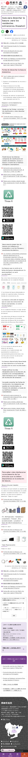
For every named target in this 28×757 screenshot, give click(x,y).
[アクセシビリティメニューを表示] (25, 7)
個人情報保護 (6, 743)
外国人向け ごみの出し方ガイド (14, 10)
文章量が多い (6, 611)
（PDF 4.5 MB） (13, 169)
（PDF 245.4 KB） (15, 259)
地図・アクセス (6, 719)
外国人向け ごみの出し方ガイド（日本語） (13, 43)
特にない (7, 607)
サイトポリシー (15, 741)
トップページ (11, 6)
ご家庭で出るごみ (11, 8)
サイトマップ (6, 741)
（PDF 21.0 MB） (15, 117)
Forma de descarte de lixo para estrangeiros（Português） (12, 673)
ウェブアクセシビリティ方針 (10, 746)
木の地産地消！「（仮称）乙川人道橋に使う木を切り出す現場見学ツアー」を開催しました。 (14, 689)
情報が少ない (18, 609)
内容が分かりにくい (17, 607)
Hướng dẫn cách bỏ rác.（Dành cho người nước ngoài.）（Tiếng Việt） (13, 667)
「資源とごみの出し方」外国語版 (10, 684)
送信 (14, 615)
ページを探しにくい (7, 609)
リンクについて (16, 743)
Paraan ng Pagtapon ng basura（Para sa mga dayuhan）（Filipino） (14, 679)
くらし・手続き (18, 6)
